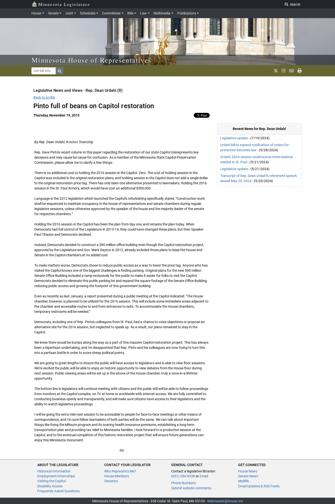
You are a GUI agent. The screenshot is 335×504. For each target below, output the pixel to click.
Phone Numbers (183, 483)
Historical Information (54, 471)
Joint (69, 13)
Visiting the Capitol (51, 481)
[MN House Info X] (276, 70)
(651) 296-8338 (183, 476)
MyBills (243, 481)
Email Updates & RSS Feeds (259, 486)
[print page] (300, 70)
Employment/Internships (56, 476)
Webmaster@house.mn (225, 501)
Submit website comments (191, 488)
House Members (116, 476)
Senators (111, 481)
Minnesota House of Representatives (92, 60)
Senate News (248, 476)
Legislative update (234, 138)
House (36, 13)
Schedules (87, 13)
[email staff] (291, 70)
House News (247, 471)
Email (204, 476)
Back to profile (44, 97)
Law (143, 13)
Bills (130, 13)
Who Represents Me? (120, 471)
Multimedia (162, 13)
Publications (186, 13)
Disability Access (50, 486)
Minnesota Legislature (64, 4)
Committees (111, 13)
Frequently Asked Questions (58, 491)
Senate (53, 13)
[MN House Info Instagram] (283, 70)
